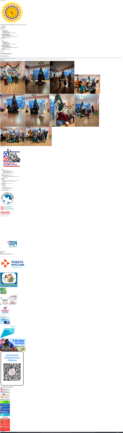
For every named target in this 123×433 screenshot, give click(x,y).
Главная (2, 29)
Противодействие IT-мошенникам (5, 189)
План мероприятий (5, 185)
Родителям (3, 179)
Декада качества (3, 178)
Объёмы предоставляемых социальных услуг (8, 35)
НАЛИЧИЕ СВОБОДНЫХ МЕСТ (5, 34)
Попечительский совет (5, 30)
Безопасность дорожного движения (6, 187)
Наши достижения (5, 42)
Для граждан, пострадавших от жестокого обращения (7, 183)
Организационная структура (5, 170)
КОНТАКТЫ (3, 38)
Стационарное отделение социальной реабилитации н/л (8, 171)
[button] (61, 39)
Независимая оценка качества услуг (5, 175)
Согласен (117, 432)
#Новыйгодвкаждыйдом (3, 59)
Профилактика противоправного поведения (7, 188)
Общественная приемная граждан (5, 177)
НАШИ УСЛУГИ (3, 37)
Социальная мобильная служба (6, 172)
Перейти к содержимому (3, 0)
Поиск (1, 51)
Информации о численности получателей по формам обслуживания (10, 47)
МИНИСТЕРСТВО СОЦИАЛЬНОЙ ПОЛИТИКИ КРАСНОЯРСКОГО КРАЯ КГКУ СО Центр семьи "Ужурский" (13, 24)
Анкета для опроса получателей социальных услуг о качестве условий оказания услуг (11, 176)
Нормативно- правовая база (6, 31)
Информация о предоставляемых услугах (6, 46)
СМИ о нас (3, 174)
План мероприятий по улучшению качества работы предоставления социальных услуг (11, 180)
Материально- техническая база (6, 43)
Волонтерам (3, 184)
